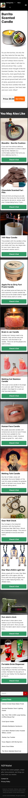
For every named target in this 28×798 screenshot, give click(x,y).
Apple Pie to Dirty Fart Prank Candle (12, 286)
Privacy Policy (5, 781)
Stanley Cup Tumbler (8, 737)
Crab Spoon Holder (8, 721)
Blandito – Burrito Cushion (14, 143)
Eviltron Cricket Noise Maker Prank (13, 704)
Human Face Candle (11, 426)
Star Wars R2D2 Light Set (13, 570)
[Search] (25, 693)
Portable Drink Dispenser (13, 664)
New (19, 3)
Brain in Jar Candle (10, 332)
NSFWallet (6, 765)
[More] (25, 5)
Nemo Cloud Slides (8, 746)
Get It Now (20, 99)
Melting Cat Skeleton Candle (11, 380)
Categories (9, 3)
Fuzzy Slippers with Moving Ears (12, 742)
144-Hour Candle (9, 237)
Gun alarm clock (9, 617)
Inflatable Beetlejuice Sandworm (12, 726)
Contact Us (4, 778)
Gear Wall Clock (9, 521)
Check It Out (14, 160)
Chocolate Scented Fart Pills (12, 191)
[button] (15, 2)
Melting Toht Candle (11, 473)
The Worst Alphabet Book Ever (11, 751)
